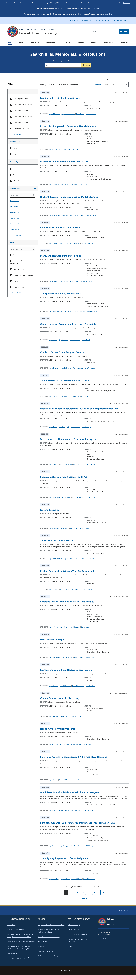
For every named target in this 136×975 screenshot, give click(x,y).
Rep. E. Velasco (53, 589)
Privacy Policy (42, 942)
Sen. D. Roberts (91, 114)
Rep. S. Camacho (67, 658)
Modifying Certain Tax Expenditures (60, 97)
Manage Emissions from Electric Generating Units (67, 669)
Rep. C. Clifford (65, 716)
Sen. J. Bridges (74, 281)
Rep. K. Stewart (64, 744)
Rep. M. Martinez (86, 396)
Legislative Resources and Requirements (21, 942)
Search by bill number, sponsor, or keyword (59, 61)
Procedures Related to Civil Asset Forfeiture (64, 161)
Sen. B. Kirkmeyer (87, 243)
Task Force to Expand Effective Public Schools (65, 380)
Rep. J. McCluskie (54, 215)
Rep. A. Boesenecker (68, 114)
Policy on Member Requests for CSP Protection (80, 940)
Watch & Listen (122, 20)
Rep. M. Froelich (65, 686)
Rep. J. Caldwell (54, 528)
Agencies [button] (124, 42)
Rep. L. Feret (65, 528)
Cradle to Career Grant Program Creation (62, 352)
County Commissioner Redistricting (59, 698)
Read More (95, 8)
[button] (23, 91)
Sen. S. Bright (75, 184)
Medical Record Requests (54, 639)
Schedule (75, 20)
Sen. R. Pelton (84, 528)
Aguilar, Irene (14, 201)
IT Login (70, 946)
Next (84, 899)
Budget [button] (81, 42)
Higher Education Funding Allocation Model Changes (69, 196)
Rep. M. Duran (66, 497)
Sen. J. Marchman (66, 464)
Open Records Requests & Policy (49, 937)
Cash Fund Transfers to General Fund (60, 227)
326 (103, 892)
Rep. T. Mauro (53, 780)
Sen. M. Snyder (76, 716)
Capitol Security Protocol (15, 930)
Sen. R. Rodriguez (78, 497)
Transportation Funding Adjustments (60, 293)
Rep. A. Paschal (53, 716)
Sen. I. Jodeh (86, 340)
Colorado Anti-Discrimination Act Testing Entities (67, 601)
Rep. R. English (90, 368)
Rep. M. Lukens (78, 368)
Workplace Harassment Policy (48, 956)
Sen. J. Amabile (75, 243)
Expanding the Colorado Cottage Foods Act (63, 476)
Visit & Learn (88, 20)
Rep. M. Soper (63, 340)
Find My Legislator (104, 20)
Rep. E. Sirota (64, 243)
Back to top (123, 911)
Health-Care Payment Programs (57, 728)
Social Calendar (73, 930)
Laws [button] (21, 42)
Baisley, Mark (14, 230)
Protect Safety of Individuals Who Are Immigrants (67, 570)
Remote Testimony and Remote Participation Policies (48, 931)
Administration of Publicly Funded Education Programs (70, 792)
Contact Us (104, 939)
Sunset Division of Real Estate (56, 540)
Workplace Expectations (46, 951)
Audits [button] (93, 42)
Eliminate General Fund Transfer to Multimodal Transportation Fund (77, 822)
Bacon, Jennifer (15, 224)
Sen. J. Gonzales (75, 340)
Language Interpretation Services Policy (51, 925)
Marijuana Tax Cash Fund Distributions (61, 255)
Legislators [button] (35, 42)
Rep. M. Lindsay (54, 879)
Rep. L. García (64, 589)
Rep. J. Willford (53, 686)
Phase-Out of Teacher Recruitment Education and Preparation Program (79, 408)
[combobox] (116, 84)
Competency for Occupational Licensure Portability (68, 323)
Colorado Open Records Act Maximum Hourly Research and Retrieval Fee (20, 935)
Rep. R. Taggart (64, 427)
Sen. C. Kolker (79, 559)
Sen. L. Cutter (90, 686)
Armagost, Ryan (15, 212)
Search (124, 32)
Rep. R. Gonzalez (64, 149)
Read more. (126, 3)
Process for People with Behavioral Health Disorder (68, 126)
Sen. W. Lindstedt (79, 312)
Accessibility (11, 925)
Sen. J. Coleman (79, 215)
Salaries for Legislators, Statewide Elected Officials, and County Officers (19, 947)
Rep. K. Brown (53, 243)
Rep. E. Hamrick (67, 215)
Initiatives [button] (67, 42)
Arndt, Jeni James (15, 218)
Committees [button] (50, 42)
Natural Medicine (49, 509)
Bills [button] (10, 42)
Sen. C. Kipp (90, 658)
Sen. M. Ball (80, 114)
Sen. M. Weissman (86, 589)
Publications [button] (108, 42)
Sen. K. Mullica (53, 464)
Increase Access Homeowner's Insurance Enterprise (68, 439)
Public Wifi (41, 946)
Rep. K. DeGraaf (54, 184)
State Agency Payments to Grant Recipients (64, 858)
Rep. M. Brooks (68, 559)
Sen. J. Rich (85, 627)
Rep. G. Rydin (53, 149)
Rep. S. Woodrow (54, 114)
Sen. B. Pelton (90, 497)
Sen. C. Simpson (91, 215)
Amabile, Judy (14, 206)
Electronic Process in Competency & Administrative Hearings (73, 756)
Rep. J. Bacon (65, 184)
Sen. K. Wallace (86, 184)
